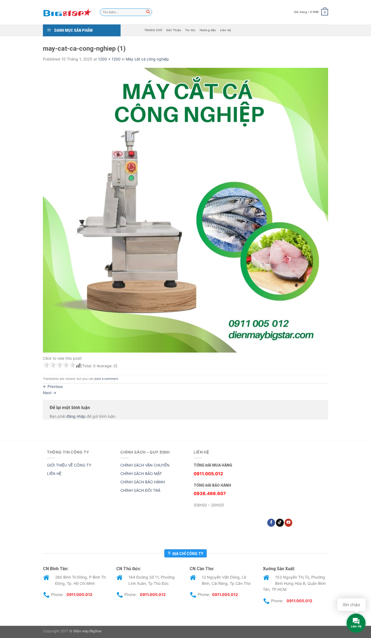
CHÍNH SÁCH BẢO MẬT (141, 473)
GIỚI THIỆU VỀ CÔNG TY (69, 465)
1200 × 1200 (109, 59)
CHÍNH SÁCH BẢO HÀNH (142, 482)
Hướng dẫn (208, 30)
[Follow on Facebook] (271, 523)
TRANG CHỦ (153, 30)
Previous (53, 386)
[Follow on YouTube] (289, 523)
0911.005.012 (79, 594)
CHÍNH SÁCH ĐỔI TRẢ (140, 490)
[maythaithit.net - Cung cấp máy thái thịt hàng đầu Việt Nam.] (67, 12)
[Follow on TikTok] (280, 523)
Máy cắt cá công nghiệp (147, 59)
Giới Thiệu (173, 30)
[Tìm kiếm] (148, 12)
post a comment (106, 379)
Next (49, 392)
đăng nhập (76, 416)
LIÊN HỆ (54, 473)
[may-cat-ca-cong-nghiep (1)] (185, 210)
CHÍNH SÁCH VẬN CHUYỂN (144, 465)
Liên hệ (225, 30)
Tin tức (190, 30)
